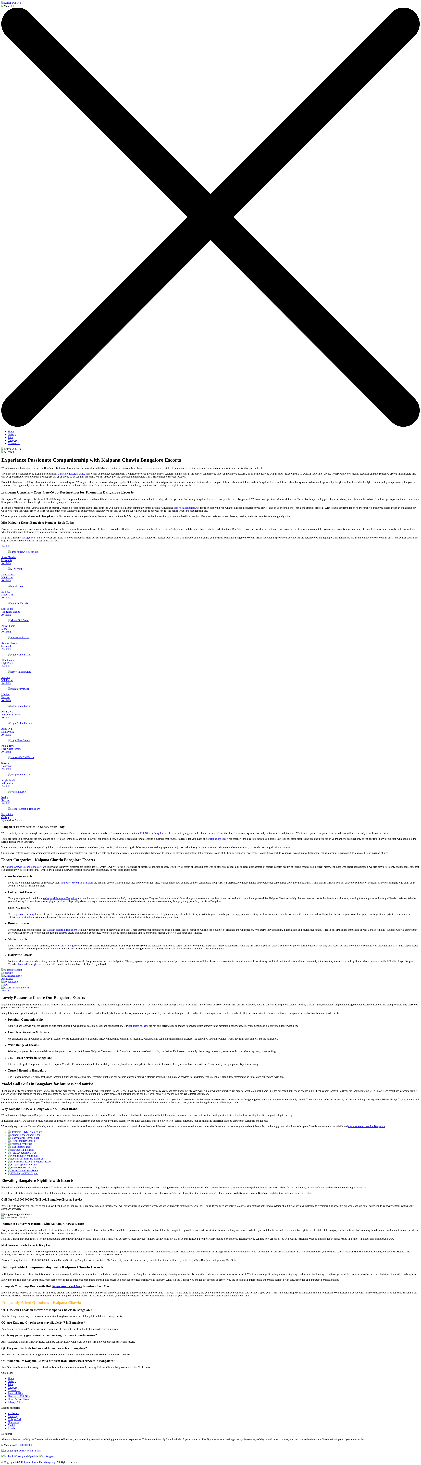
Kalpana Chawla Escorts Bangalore (23, 866)
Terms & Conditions (18, 1399)
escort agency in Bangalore (33, 537)
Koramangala (31, 1155)
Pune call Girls (15, 1393)
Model (11, 1425)
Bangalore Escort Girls (67, 1286)
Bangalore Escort (219, 838)
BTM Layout (31, 1173)
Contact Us (14, 443)
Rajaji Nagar (30, 1164)
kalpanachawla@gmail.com (26, 1450)
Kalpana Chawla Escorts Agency (38, 1462)
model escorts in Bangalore (64, 945)
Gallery (12, 434)
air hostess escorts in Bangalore (77, 882)
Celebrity (12, 1416)
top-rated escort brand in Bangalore (366, 1126)
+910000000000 (23, 1445)
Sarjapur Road (32, 1134)
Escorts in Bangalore (184, 507)
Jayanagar (26, 1146)
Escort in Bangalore (240, 1251)
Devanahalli (29, 1140)
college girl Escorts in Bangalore (60, 898)
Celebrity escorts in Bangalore (23, 914)
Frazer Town (30, 1167)
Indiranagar (28, 1149)
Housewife (13, 1422)
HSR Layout (30, 1152)
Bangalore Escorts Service (71, 473)
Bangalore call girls (138, 1025)
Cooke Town (31, 1170)
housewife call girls (28, 964)
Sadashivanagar (35, 1158)
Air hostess (13, 1413)
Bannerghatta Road (41, 1161)
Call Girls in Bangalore (152, 833)
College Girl (14, 1419)
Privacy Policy (15, 1402)
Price (10, 437)
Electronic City (34, 1132)
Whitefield (26, 1143)
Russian (12, 1428)
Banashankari (32, 1137)
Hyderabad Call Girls (19, 1396)
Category (12, 440)
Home (11, 431)
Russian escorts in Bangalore (62, 929)
